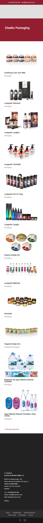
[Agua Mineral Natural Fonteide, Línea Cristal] (21, 400)
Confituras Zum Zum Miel (14, 73)
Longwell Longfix (11, 224)
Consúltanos (16, 513)
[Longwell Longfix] (21, 212)
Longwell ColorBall (12, 164)
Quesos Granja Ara (12, 255)
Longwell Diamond (12, 103)
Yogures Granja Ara (12, 344)
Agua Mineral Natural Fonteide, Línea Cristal (20, 415)
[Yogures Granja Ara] (21, 331)
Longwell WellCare (12, 283)
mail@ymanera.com (15, 495)
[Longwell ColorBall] (21, 151)
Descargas (22, 515)
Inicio (8, 513)
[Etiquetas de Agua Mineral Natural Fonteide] (21, 364)
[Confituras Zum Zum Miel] (21, 60)
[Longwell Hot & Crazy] (21, 182)
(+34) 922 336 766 (14, 2)
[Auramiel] (21, 301)
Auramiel (8, 314)
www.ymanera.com (14, 497)
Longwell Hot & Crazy (13, 194)
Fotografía (8, 347)
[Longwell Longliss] (21, 120)
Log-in (30, 515)
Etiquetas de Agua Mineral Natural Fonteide (19, 381)
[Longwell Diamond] (21, 90)
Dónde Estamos (29, 513)
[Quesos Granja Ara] (21, 242)
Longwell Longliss (12, 132)
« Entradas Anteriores (11, 429)
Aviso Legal (12, 515)
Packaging (8, 76)
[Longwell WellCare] (21, 271)
